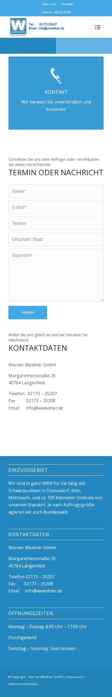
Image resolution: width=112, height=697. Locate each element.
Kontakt (67, 4)
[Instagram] (91, 690)
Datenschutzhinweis (23, 684)
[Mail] (99, 690)
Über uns (49, 4)
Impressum (75, 677)
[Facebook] (83, 690)
